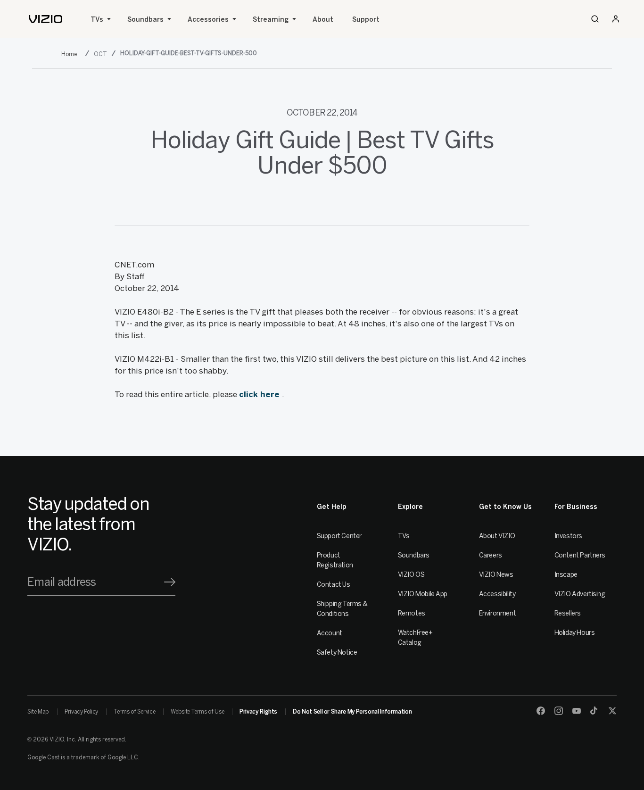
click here (260, 394)
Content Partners (579, 555)
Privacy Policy (81, 711)
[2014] (71, 54)
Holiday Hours (574, 633)
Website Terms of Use (197, 711)
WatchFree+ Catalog (415, 638)
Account (329, 633)
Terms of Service (134, 711)
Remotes (411, 613)
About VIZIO (497, 536)
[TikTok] (594, 711)
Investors (568, 536)
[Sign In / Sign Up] (615, 18)
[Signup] (169, 582)
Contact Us (333, 585)
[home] (45, 19)
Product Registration (335, 560)
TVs (97, 20)
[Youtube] (576, 711)
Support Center (339, 536)
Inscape (566, 575)
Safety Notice (337, 653)
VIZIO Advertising (579, 594)
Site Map (38, 711)
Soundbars (145, 20)
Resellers (567, 613)
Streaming (271, 20)
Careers (490, 555)
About (323, 20)
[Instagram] (558, 711)
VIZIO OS (411, 575)
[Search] (595, 18)
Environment (497, 613)
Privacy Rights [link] (258, 711)
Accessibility (497, 594)
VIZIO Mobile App (422, 594)
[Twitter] (612, 711)
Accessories (208, 20)
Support (366, 20)
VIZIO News (496, 575)
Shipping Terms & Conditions (342, 609)
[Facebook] (541, 711)
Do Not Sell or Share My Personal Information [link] (352, 711)
